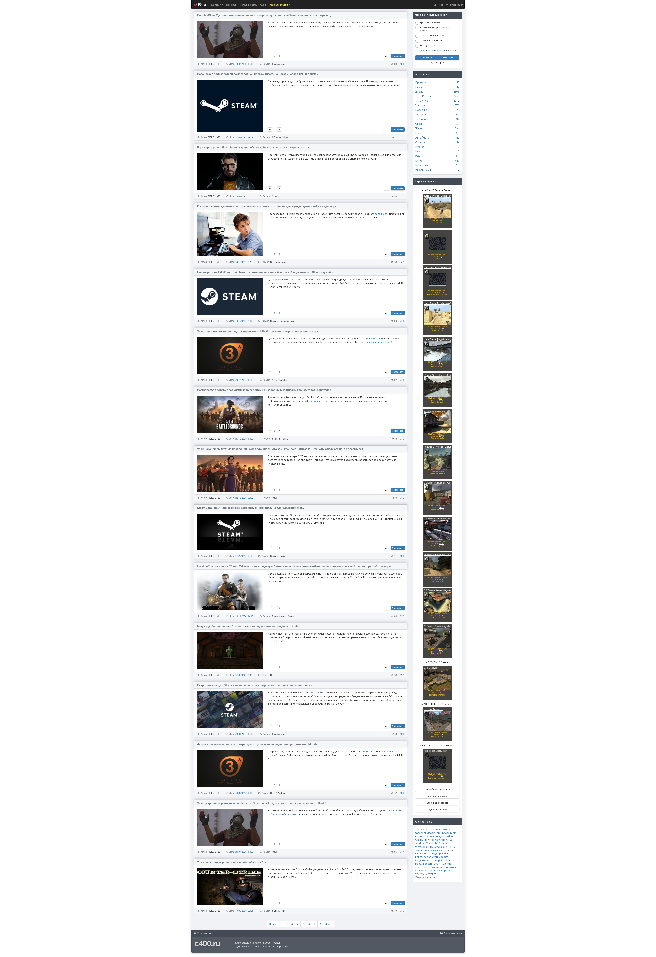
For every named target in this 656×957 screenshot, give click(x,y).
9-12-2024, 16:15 (243, 555)
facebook (421, 833)
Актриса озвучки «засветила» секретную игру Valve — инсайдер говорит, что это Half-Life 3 (258, 744)
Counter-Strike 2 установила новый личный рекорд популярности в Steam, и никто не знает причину (264, 15)
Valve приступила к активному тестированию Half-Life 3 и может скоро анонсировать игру (257, 331)
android (419, 830)
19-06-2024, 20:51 (244, 910)
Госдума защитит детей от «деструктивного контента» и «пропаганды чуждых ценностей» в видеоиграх (267, 206)
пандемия (421, 860)
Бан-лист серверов (437, 795)
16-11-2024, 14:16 (244, 616)
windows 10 (445, 840)
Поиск (439, 4)
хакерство (445, 871)
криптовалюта (424, 857)
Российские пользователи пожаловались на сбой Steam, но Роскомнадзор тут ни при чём (257, 74)
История (420, 115)
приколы (432, 860)
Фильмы (420, 142)
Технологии (422, 119)
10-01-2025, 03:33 (244, 196)
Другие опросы (437, 63)
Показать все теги (426, 878)
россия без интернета (438, 864)
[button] (279, 4)
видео (372, 339)
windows (432, 840)
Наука (419, 87)
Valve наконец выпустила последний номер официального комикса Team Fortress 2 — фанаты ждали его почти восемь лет (280, 449)
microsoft (421, 837)
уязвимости (452, 867)
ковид (432, 854)
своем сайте (367, 752)
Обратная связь (205, 933)
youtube (433, 843)
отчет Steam (292, 280)
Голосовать (426, 58)
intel (438, 833)
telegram (440, 837)
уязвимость (422, 871)
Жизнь (419, 92)
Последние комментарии (252, 4)
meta (453, 833)
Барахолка (421, 165)
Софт (418, 124)
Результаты (448, 58)
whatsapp (421, 840)
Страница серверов (437, 802)
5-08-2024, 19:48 (243, 792)
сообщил (316, 401)
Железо (284, 320)
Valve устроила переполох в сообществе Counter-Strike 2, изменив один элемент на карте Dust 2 (261, 803)
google (431, 833)
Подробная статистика (437, 789)
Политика (421, 110)
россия (419, 864)
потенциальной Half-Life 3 (376, 342)
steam (431, 837)
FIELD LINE (214, 63)
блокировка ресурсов (428, 847)
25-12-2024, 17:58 (244, 438)
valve (450, 837)
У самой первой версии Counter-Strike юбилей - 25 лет (233, 862)
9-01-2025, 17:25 (243, 262)
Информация (423, 170)
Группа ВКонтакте (437, 809)
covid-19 (445, 830)
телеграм (421, 867)
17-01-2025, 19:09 (244, 137)
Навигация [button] (215, 4)
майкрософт (441, 857)
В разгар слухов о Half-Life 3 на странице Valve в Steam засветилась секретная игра (253, 147)
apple (428, 830)
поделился (381, 214)
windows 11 (421, 843)
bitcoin (436, 830)
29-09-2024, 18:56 (244, 733)
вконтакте (449, 847)
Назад (272, 924)
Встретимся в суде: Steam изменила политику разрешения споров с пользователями (254, 685)
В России (276, 137)
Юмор (418, 161)
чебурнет (430, 874)
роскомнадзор (446, 860)
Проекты (231, 4)
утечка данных (436, 867)
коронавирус (444, 854)
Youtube (283, 379)
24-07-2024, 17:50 (244, 851)
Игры (283, 63)
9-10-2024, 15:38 (243, 675)
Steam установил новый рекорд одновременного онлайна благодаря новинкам (251, 508)
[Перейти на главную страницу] (328, 4)
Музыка (419, 147)
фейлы (434, 871)
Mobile (419, 133)
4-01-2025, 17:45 (243, 320)
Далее (328, 924)
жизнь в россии (424, 850)
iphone (446, 833)
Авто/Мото (422, 138)
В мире (275, 63)
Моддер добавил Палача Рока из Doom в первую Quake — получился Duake (248, 626)
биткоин (444, 843)
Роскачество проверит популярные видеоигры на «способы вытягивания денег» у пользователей (264, 390)
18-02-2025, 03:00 (244, 63)
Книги (418, 152)
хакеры (419, 874)
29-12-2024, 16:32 (244, 379)
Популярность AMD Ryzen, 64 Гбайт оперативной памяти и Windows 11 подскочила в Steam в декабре (265, 272)
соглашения (317, 693)
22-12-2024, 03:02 (244, 497)
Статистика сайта (452, 933)
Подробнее (397, 55)
